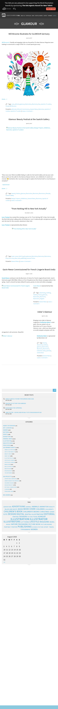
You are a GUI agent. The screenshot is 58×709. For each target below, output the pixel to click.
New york (17, 258)
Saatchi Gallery (10, 195)
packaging (23, 524)
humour (42, 516)
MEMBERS (50, 15)
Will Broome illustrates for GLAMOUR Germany (29, 33)
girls (24, 256)
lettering (25, 522)
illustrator (35, 104)
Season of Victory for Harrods (15, 403)
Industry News (8, 443)
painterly (48, 351)
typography (25, 529)
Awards (5, 430)
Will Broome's (6, 42)
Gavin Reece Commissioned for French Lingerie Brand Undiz (29, 269)
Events (5, 434)
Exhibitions (24, 198)
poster (14, 527)
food (35, 517)
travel (7, 106)
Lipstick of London (46, 104)
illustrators (42, 193)
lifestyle (48, 193)
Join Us (54, 15)
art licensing (7, 428)
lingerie (42, 298)
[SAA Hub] (10, 15)
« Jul (4, 562)
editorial (17, 104)
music (8, 524)
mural (52, 522)
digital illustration (34, 514)
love (7, 258)
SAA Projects (7, 476)
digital (20, 514)
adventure (7, 507)
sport (46, 527)
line (39, 104)
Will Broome (12, 106)
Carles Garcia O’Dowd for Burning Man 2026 (19, 399)
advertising (42, 293)
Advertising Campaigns (10, 478)
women (34, 529)
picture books (46, 524)
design (12, 514)
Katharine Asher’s (45, 322)
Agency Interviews (9, 425)
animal (28, 507)
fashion (18, 193)
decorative (40, 345)
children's (49, 509)
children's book (13, 511)
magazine (44, 521)
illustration (28, 104)
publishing (23, 258)
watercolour (40, 352)
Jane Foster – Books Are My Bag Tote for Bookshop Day (23, 412)
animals (35, 506)
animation (44, 507)
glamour (22, 104)
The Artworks (8, 473)
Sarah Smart (6, 184)
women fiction (31, 258)
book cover (15, 256)
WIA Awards (6, 495)
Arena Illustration (10, 449)
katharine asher (41, 351)
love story (11, 258)
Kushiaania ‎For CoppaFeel (13, 408)
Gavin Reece (36, 286)
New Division (8, 468)
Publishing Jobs (9, 491)
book (20, 509)
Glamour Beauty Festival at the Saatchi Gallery (29, 119)
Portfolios (28, 15)
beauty (13, 193)
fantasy (16, 517)
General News (34, 109)
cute (13, 104)
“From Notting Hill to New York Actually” (29, 208)
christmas (44, 512)
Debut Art (7, 456)
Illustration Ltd (9, 458)
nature (14, 524)
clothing (48, 293)
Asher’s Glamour (44, 311)
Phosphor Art (8, 470)
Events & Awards (39, 15)
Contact (45, 15)
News (33, 15)
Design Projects (15, 198)
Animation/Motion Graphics (12, 480)
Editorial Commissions (23, 109)
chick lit (20, 256)
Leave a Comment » (27, 111)
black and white (11, 509)
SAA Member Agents (9, 447)
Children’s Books (9, 483)
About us (23, 15)
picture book (34, 524)
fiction (30, 517)
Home (19, 15)
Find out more (51, 8)
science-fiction (37, 527)
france (40, 295)
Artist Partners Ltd (10, 451)
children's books (31, 511)
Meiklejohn (7, 464)
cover (52, 512)
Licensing (7, 489)
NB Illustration (9, 466)
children (40, 509)
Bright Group (8, 454)
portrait (7, 527)
